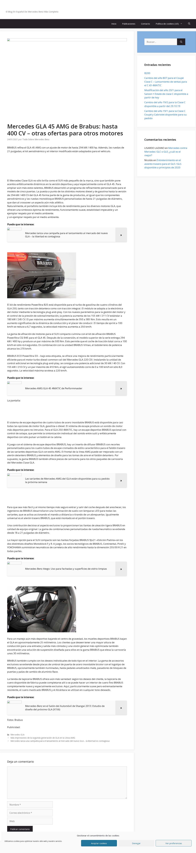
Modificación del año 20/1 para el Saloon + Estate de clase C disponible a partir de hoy (166, 93)
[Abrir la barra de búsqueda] (189, 23)
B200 (147, 73)
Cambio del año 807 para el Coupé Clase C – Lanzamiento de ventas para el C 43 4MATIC (165, 81)
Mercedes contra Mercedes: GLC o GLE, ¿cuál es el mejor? (165, 151)
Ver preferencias (173, 843)
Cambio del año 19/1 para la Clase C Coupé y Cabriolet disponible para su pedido (165, 114)
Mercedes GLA (17, 734)
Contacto (145, 23)
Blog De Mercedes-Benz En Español (37, 7)
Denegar (136, 843)
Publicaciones (128, 23)
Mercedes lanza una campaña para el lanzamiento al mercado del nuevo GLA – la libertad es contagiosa (59, 741)
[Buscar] (181, 41)
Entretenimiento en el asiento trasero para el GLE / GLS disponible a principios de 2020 (162, 163)
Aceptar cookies (99, 843)
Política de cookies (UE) (167, 23)
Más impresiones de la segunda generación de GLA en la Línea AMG (42, 737)
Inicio (113, 23)
